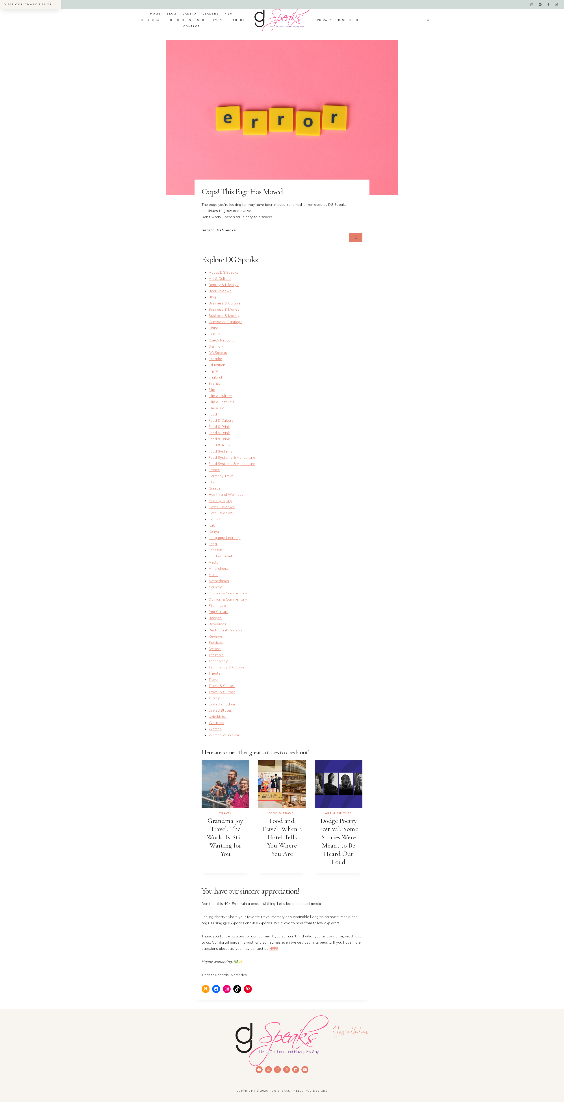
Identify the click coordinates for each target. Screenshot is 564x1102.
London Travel (220, 556)
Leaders (211, 13)
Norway (215, 587)
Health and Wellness (226, 494)
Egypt (213, 371)
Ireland (214, 519)
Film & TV (216, 408)
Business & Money (224, 309)
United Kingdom (222, 704)
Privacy (324, 20)
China (213, 328)
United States (220, 710)
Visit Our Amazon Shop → (30, 4)
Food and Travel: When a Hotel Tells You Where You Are (282, 837)
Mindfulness (219, 568)
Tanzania (216, 655)
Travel (214, 679)
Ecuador (215, 358)
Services (216, 642)
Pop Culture (218, 611)
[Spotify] (540, 4)
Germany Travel (221, 476)
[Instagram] (532, 4)
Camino (189, 13)
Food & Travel (220, 445)
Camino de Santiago (225, 321)
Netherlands (219, 581)
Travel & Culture (222, 685)
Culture (215, 334)
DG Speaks (218, 352)
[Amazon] (286, 1069)
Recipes (215, 618)
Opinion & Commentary (228, 593)
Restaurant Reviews (226, 630)
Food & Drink (219, 426)
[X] (268, 1069)
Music (213, 574)
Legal (213, 544)
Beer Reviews (220, 291)
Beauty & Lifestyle (224, 284)
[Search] (355, 237)
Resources (180, 20)
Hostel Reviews (222, 507)
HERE (273, 948)
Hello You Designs (310, 1090)
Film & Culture (220, 395)
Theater (215, 673)
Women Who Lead (224, 735)
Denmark (216, 346)
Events (220, 20)
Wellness (216, 722)
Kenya (214, 531)
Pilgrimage (217, 605)
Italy (212, 525)
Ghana (214, 482)
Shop (202, 20)
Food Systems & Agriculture (232, 457)
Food (213, 414)
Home (155, 13)
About (239, 20)
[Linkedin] (295, 1069)
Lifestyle (216, 550)
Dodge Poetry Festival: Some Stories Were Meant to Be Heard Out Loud (338, 841)
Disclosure (349, 20)
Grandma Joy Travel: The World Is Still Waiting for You (225, 837)
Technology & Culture (226, 667)
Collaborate (151, 20)
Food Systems (220, 451)
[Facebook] (548, 4)
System (215, 648)
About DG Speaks (224, 272)
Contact (191, 26)
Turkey (214, 698)
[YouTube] (304, 1069)
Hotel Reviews (221, 513)
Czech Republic (221, 340)
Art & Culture (220, 278)
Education (217, 365)
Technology (218, 661)
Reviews (216, 636)
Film (229, 13)
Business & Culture (224, 303)
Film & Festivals (221, 402)
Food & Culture (221, 420)
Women (215, 729)
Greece (215, 488)
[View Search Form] (428, 20)
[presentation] (225, 784)
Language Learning (225, 537)
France (214, 470)
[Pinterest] (557, 4)
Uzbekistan (218, 716)
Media (214, 562)
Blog (171, 13)
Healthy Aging (220, 500)
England (215, 377)
